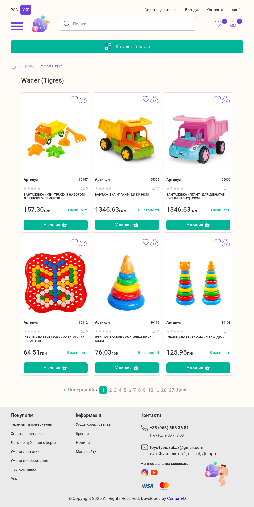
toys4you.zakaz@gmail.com (176, 447)
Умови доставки (25, 451)
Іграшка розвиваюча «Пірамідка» (195, 337)
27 (171, 390)
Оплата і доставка (161, 10)
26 (164, 390)
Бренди (191, 10)
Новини (83, 442)
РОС (14, 10)
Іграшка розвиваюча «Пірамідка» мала (124, 339)
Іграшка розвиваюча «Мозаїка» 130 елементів (54, 339)
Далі (181, 390)
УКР (25, 10)
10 (150, 390)
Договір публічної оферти (33, 442)
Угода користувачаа (93, 424)
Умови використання (29, 460)
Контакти (214, 10)
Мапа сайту (86, 451)
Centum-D (176, 498)
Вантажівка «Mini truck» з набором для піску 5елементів (54, 196)
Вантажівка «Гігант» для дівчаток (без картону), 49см (195, 196)
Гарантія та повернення (31, 424)
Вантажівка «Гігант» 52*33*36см (122, 194)
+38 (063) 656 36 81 (169, 427)
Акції (236, 10)
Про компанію (23, 469)
